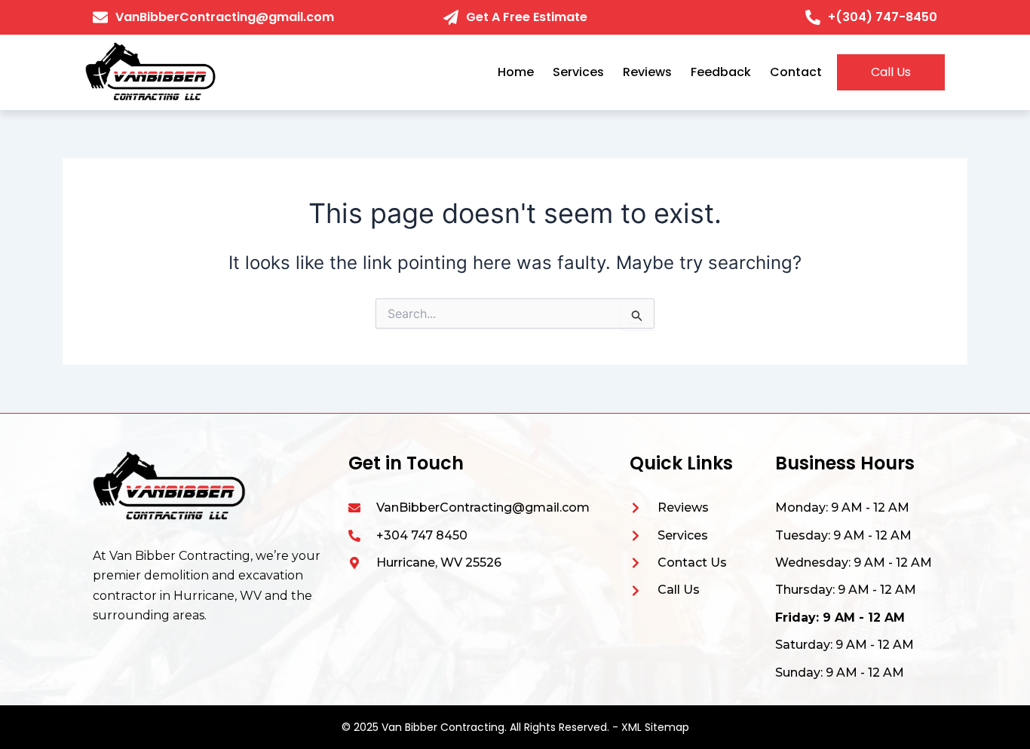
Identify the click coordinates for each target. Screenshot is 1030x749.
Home (516, 72)
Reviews (647, 72)
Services (578, 72)
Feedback (721, 72)
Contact (796, 72)
